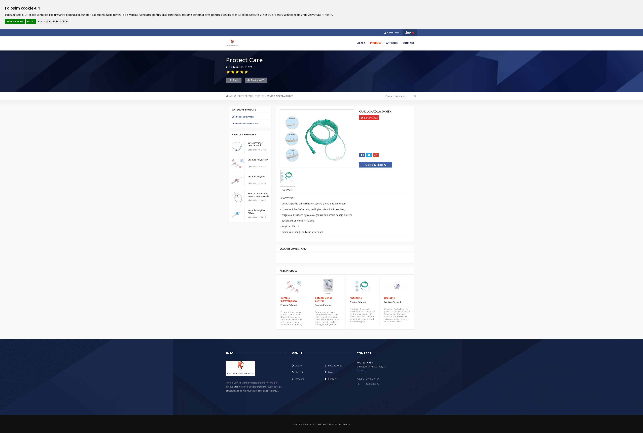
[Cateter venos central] (328, 286)
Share (235, 80)
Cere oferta (375, 165)
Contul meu (393, 32)
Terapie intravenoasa (288, 299)
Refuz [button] (30, 21)
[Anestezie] (363, 286)
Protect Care (245, 95)
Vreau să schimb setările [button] (53, 21)
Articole (392, 42)
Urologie (389, 297)
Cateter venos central (323, 299)
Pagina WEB (257, 80)
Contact (408, 42)
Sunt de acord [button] (15, 21)
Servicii (299, 372)
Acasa (361, 42)
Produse (375, 42)
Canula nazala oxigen (280, 95)
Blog (330, 372)
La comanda (370, 117)
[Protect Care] (232, 43)
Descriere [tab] (287, 189)
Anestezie (356, 297)
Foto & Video (335, 365)
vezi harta (362, 371)
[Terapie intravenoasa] (293, 286)
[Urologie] (397, 286)
